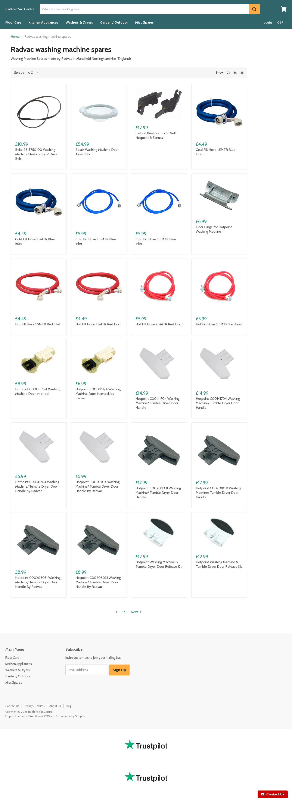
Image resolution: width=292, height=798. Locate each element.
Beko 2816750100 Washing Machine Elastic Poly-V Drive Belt (36, 154)
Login (268, 22)
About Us (55, 706)
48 (242, 73)
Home (15, 37)
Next (135, 612)
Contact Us (12, 706)
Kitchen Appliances (43, 22)
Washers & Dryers (79, 22)
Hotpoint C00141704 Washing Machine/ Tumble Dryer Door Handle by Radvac (37, 486)
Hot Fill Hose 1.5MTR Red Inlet (37, 324)
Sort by (19, 73)
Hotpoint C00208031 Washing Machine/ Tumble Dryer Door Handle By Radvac (37, 582)
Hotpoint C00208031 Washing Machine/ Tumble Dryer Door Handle (158, 492)
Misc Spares (144, 22)
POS (47, 716)
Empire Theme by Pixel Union (24, 716)
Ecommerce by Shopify (70, 716)
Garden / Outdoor (114, 22)
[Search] (254, 9)
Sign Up (119, 670)
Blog (68, 706)
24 (228, 73)
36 (235, 73)
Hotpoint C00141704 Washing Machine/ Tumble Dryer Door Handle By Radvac (97, 486)
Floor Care (13, 22)
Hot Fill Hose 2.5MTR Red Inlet (159, 324)
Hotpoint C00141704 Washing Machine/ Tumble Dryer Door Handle (158, 403)
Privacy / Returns (34, 706)
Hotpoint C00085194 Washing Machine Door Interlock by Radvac (98, 393)
